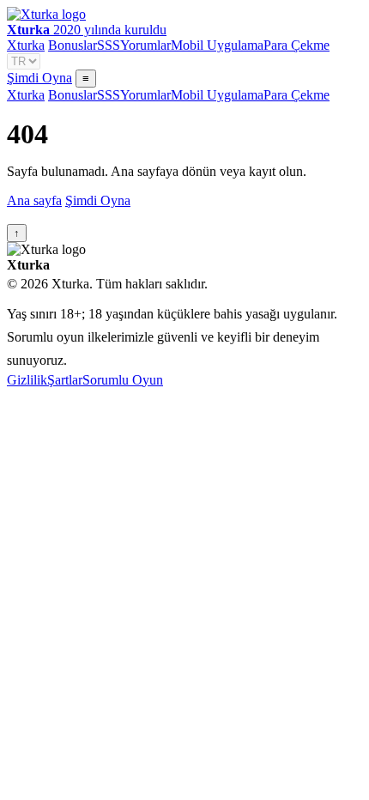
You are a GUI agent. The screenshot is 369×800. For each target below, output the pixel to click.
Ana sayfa (34, 200)
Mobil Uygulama (217, 45)
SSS (108, 45)
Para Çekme (296, 45)
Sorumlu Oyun (122, 380)
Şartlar (64, 380)
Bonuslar (72, 45)
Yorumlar (145, 45)
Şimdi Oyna (39, 77)
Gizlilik (27, 380)
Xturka (26, 45)
